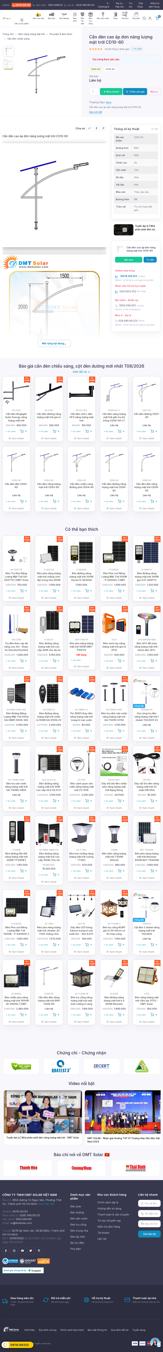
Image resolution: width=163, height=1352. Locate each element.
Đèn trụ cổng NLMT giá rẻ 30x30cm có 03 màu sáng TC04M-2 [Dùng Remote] (114, 934)
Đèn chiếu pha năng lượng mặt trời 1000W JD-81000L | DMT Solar (16, 1002)
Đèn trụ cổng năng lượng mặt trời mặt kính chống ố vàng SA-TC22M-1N (81, 1002)
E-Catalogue (103, 5)
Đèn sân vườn (78, 1218)
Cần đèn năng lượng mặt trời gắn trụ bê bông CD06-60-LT (114, 417)
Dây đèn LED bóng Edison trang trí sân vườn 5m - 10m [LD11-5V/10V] (81, 932)
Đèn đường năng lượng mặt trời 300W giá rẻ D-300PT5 (147, 577)
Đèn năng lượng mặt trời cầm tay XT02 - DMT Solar (147, 1001)
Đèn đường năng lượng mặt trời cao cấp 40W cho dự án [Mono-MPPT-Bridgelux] (48, 650)
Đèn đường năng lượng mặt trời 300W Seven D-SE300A (81, 577)
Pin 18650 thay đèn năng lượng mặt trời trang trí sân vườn (81, 717)
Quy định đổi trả (119, 1330)
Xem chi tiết (95, 112)
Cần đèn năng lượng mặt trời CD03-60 (49, 485)
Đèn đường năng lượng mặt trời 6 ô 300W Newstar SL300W (114, 1002)
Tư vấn (150, 259)
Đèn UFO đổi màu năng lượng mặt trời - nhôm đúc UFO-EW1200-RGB (147, 648)
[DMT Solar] (7, 18)
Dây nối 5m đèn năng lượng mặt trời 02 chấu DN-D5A (146, 787)
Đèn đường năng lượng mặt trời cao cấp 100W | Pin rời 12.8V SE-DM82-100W (49, 858)
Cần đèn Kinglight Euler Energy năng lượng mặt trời (16, 417)
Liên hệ (101, 1238)
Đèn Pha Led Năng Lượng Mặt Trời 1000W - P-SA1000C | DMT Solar (16, 932)
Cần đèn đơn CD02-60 (16, 485)
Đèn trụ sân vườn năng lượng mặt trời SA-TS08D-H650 (16, 787)
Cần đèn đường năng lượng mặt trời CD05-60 (114, 487)
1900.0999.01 (55, 5)
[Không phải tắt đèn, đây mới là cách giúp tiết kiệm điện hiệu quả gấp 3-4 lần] (27, 1168)
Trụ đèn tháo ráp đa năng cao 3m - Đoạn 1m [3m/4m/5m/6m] (16, 647)
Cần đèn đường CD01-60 (146, 415)
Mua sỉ (154, 91)
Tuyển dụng (138, 1330)
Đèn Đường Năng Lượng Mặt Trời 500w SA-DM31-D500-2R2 (16, 717)
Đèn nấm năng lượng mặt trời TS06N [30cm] (114, 857)
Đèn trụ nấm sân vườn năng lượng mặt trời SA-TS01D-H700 (114, 717)
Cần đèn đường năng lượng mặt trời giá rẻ (49, 415)
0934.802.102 (128, 291)
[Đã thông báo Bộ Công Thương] (10, 1261)
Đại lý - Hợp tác (119, 5)
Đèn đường (77, 1212)
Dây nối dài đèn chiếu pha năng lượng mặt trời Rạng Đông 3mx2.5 (114, 788)
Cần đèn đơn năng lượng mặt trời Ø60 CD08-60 (49, 1001)
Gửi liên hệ (149, 1234)
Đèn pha (75, 1206)
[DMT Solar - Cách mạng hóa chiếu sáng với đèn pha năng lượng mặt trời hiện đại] (81, 1168)
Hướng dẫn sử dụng (109, 1208)
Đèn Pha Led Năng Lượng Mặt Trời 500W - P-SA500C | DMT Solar (114, 578)
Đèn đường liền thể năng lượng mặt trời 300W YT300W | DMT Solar (16, 858)
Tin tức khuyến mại (109, 1220)
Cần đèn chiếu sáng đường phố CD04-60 (81, 485)
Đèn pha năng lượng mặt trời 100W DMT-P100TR (81, 647)
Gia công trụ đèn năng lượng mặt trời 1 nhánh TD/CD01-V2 (147, 717)
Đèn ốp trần (77, 1236)
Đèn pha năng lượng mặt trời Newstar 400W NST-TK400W (147, 857)
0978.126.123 (22, 5)
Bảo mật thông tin (97, 1330)
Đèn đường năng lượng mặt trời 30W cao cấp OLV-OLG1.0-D (49, 788)
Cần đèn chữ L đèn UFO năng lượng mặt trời (81, 417)
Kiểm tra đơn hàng (154, 5)
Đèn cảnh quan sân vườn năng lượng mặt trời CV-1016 (81, 787)
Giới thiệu (140, 5)
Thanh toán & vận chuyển (113, 1214)
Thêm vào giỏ (136, 91)
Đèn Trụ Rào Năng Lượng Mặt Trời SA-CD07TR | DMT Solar (16, 577)
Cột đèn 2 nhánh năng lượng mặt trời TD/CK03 (146, 931)
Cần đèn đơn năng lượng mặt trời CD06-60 (146, 487)
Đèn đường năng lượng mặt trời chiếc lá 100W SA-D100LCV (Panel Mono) (48, 718)
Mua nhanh (112, 91)
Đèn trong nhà (79, 1230)
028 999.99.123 (127, 320)
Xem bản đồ (46, 1203)
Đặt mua (128, 259)
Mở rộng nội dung (53, 343)
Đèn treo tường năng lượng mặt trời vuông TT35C (81, 857)
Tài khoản (103, 1232)
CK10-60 (110, 69)
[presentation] (109, 49)
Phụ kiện (75, 1248)
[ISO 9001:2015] (28, 1261)
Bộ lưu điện (77, 1242)
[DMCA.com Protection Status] (43, 1261)
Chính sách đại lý (107, 1202)
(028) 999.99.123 (85, 5)
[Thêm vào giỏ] (23, 431)
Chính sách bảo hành (72, 1330)
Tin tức (130, 5)
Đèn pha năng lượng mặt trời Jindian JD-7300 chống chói (49, 931)
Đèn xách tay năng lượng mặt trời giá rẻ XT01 (114, 647)
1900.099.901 (127, 305)
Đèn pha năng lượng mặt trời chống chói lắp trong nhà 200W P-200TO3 (49, 578)
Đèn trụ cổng (78, 1224)
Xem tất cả (80, 371)
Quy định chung (47, 1330)
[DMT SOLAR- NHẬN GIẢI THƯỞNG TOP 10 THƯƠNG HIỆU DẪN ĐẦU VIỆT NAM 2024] (135, 1168)
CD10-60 (95, 69)
